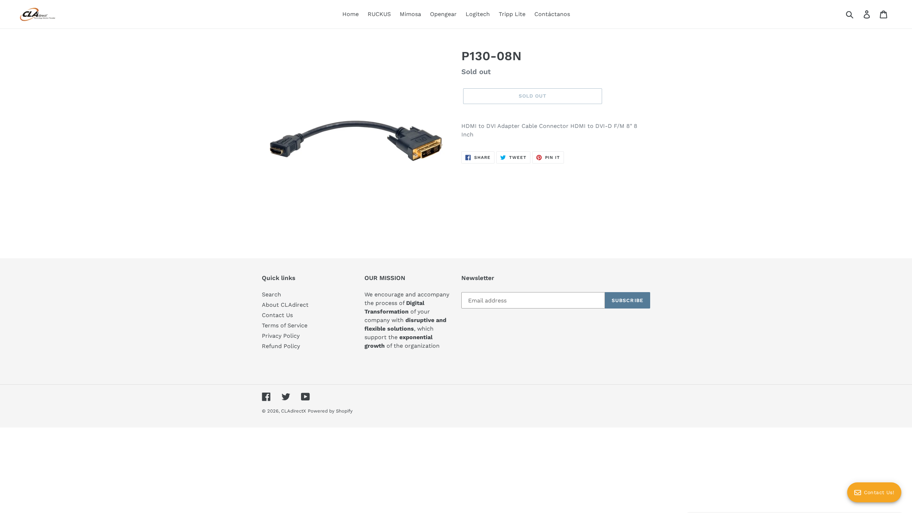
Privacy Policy (281, 335)
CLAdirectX (293, 411)
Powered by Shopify (330, 411)
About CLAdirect (285, 304)
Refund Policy (281, 346)
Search (271, 294)
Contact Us (277, 315)
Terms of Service (284, 325)
